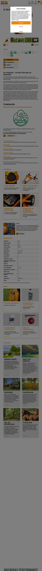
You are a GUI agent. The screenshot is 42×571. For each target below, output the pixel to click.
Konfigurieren (21, 26)
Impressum (21, 31)
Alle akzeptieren (21, 22)
